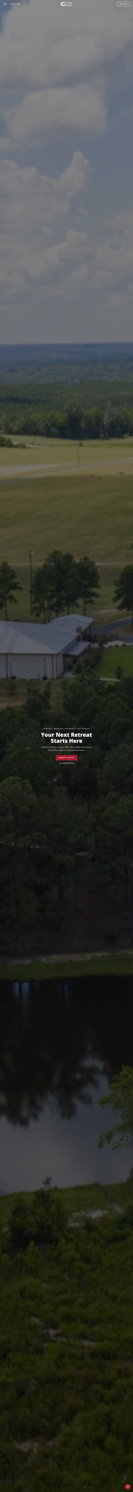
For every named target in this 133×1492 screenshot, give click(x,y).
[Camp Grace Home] (66, 4)
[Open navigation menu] (5, 4)
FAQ (18, 4)
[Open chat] (128, 1487)
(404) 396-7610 (67, 763)
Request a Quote (66, 758)
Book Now (123, 4)
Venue (12, 4)
